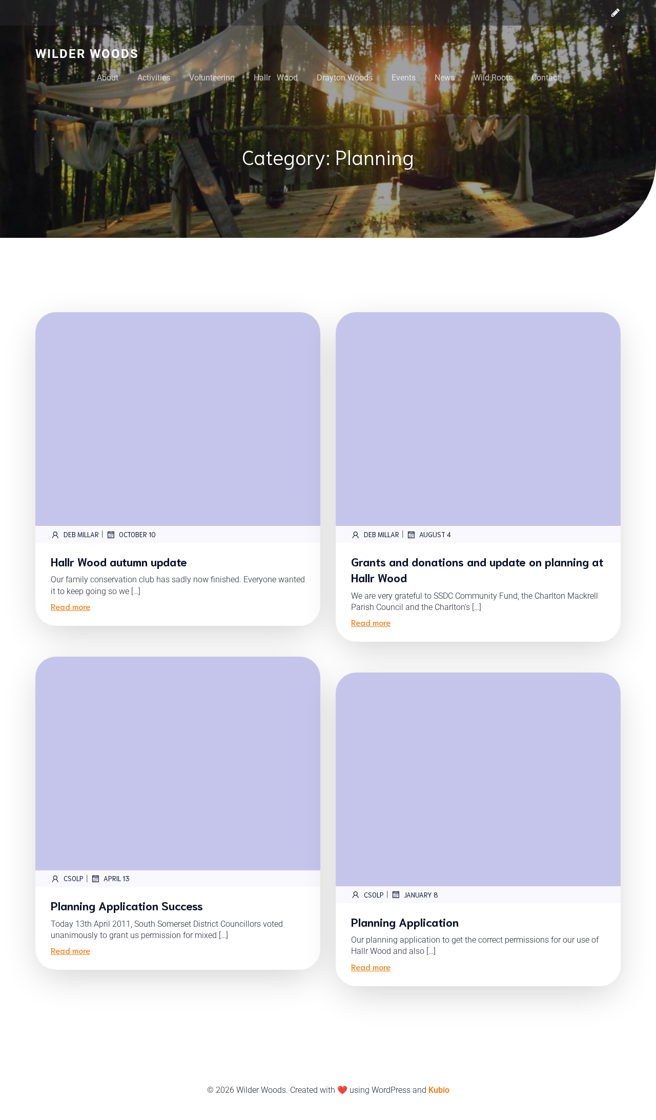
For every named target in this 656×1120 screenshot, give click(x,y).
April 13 (117, 878)
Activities (153, 78)
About (107, 78)
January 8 (421, 894)
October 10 (137, 534)
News (445, 78)
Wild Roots (493, 78)
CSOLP (74, 878)
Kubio (438, 1090)
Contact (545, 78)
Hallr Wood (276, 78)
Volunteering (212, 78)
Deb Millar (81, 534)
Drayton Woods (345, 78)
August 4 (435, 534)
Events (404, 78)
